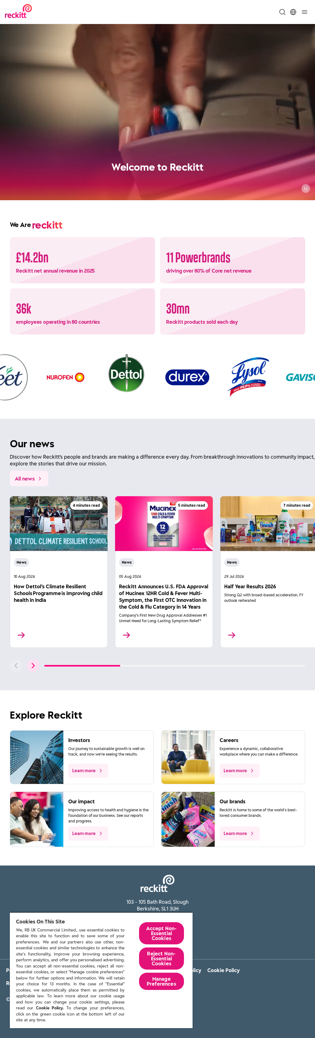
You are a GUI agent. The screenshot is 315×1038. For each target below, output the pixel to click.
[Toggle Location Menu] (293, 12)
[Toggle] (304, 12)
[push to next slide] (33, 665)
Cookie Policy (223, 970)
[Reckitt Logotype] (18, 12)
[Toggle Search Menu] (282, 12)
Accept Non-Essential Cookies (161, 933)
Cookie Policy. (50, 1008)
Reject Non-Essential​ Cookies (161, 959)
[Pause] (305, 188)
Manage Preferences (161, 981)
